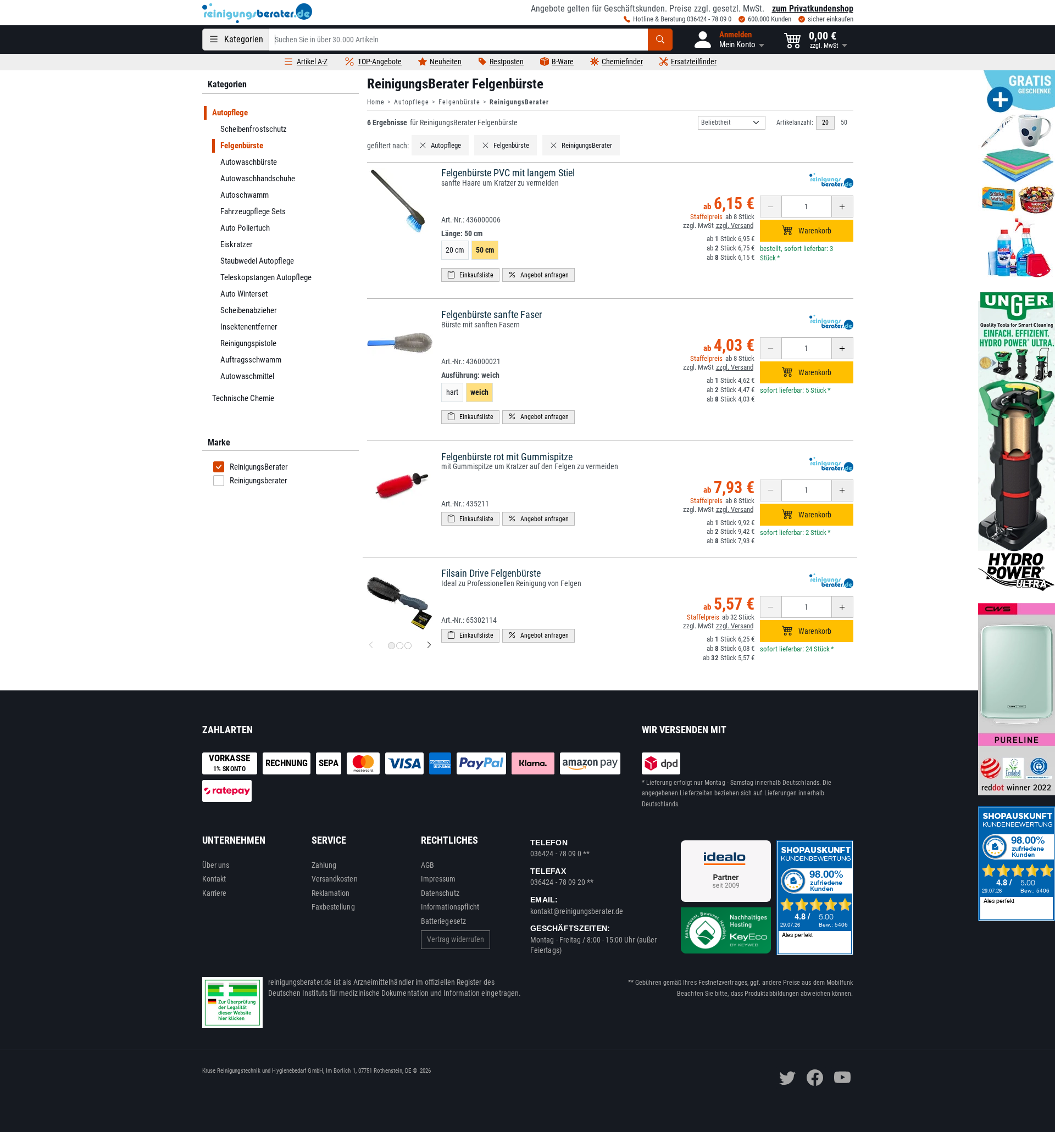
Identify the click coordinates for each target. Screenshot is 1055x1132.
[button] (728, 40)
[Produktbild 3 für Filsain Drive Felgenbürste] (408, 645)
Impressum (438, 878)
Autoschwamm (244, 195)
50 (844, 122)
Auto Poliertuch (244, 228)
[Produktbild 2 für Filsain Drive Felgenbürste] (399, 645)
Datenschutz (440, 893)
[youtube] (842, 1078)
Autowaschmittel (247, 376)
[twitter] (787, 1078)
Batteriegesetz (443, 921)
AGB (427, 865)
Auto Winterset (243, 294)
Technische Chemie (243, 398)
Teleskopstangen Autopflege (265, 277)
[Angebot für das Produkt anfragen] (538, 275)
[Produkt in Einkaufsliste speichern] (470, 275)
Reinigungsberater (258, 481)
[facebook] (815, 1078)
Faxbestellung (333, 906)
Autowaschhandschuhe (257, 178)
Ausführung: (470, 375)
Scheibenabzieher (248, 310)
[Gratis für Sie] (1016, 174)
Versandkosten (335, 878)
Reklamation (331, 893)
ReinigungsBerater (259, 467)
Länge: (461, 233)
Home (376, 102)
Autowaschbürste (248, 162)
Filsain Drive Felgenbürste (491, 573)
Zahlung (324, 865)
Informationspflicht (450, 906)
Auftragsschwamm (250, 360)
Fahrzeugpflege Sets (252, 211)
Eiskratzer (236, 244)
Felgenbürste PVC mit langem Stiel (508, 173)
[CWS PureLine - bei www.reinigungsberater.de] (1016, 699)
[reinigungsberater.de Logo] (257, 13)
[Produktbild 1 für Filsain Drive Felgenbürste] (391, 645)
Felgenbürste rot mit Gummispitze (507, 456)
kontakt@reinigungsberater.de (576, 911)
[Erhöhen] (842, 207)
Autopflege (411, 102)
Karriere (214, 893)
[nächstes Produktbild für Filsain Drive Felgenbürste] (429, 645)
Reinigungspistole (248, 343)
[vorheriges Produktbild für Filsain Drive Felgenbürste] (370, 645)
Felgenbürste (459, 102)
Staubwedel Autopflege (256, 261)
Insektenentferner (248, 327)
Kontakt (214, 878)
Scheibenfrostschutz (253, 129)
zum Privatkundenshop (812, 8)
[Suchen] (660, 40)
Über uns (216, 865)
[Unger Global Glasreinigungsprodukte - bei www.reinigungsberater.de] (1016, 441)
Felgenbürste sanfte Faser (491, 314)
